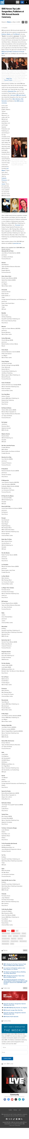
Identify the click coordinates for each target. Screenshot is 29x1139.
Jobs (20, 1110)
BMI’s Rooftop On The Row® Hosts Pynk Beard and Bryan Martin (14, 976)
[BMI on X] (9, 1119)
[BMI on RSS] (22, 1119)
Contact (10, 1110)
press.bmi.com (17, 243)
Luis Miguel (15, 936)
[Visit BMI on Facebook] (5, 1099)
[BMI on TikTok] (14, 1119)
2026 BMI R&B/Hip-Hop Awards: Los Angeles (15, 1007)
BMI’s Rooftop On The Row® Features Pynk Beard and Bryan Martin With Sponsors (15, 964)
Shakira (9, 34)
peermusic (20, 938)
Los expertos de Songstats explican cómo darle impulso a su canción (14, 968)
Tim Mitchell (16, 34)
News (9, 22)
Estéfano (4, 34)
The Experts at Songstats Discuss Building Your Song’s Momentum (15, 972)
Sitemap (15, 1110)
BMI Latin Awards (6, 933)
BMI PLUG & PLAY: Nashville (11, 1016)
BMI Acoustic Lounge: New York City (13, 1010)
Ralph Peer (9, 78)
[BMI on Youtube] (19, 1119)
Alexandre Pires (12, 91)
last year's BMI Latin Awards (18, 95)
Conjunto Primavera (16, 933)
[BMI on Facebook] (7, 1119)
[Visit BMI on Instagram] (16, 1099)
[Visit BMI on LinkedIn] (23, 1099)
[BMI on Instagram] (12, 1119)
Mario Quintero (17, 99)
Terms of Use (12, 1125)
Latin (17, 930)
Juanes (3, 184)
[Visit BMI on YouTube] (12, 1099)
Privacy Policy (17, 1125)
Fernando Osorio (6, 938)
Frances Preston (8, 80)
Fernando (17, 225)
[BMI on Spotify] (17, 1119)
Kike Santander (5, 943)
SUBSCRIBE (7, 1058)
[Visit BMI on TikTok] (19, 1099)
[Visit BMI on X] (8, 1099)
